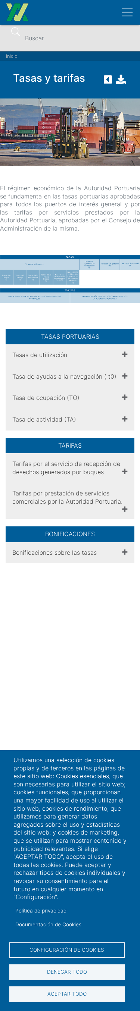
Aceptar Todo (67, 994)
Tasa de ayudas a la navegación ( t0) (64, 376)
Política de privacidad (40, 911)
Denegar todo (67, 972)
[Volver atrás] (108, 81)
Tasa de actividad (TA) (44, 419)
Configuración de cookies (66, 950)
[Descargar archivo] (121, 81)
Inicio (12, 56)
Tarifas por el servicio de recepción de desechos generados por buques (66, 468)
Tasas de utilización (39, 355)
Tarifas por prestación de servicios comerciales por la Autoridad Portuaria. (67, 497)
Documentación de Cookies (48, 924)
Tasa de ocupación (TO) (46, 397)
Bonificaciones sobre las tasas (54, 552)
